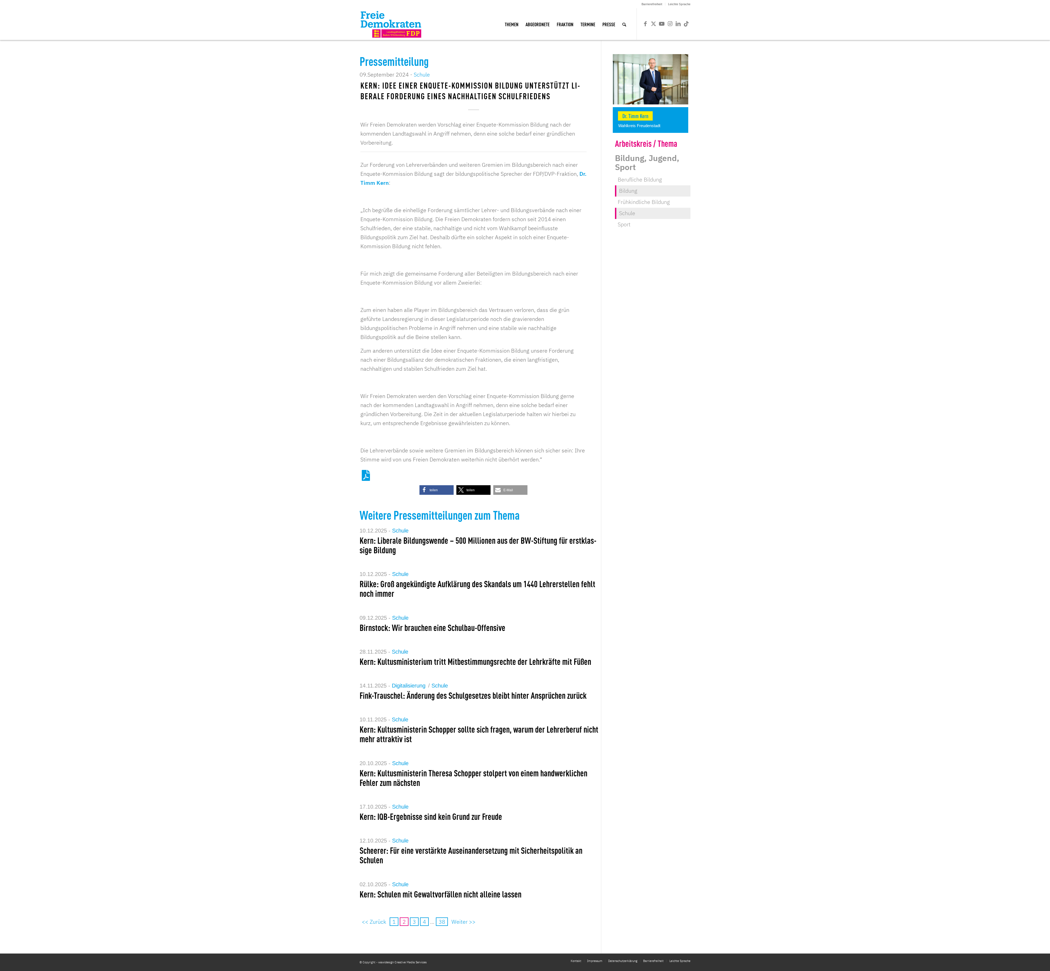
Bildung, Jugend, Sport (647, 162)
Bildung (628, 190)
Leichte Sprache (679, 4)
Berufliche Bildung (640, 179)
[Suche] (624, 24)
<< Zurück (374, 921)
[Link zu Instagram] (670, 24)
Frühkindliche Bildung (644, 202)
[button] (436, 490)
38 (442, 921)
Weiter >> (463, 921)
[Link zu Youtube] (662, 24)
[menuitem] (652, 4)
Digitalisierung (408, 686)
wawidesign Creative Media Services (402, 962)
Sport (624, 224)
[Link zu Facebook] (645, 24)
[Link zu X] (653, 24)
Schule (422, 74)
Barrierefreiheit (651, 4)
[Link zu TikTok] (686, 24)
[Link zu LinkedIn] (678, 24)
